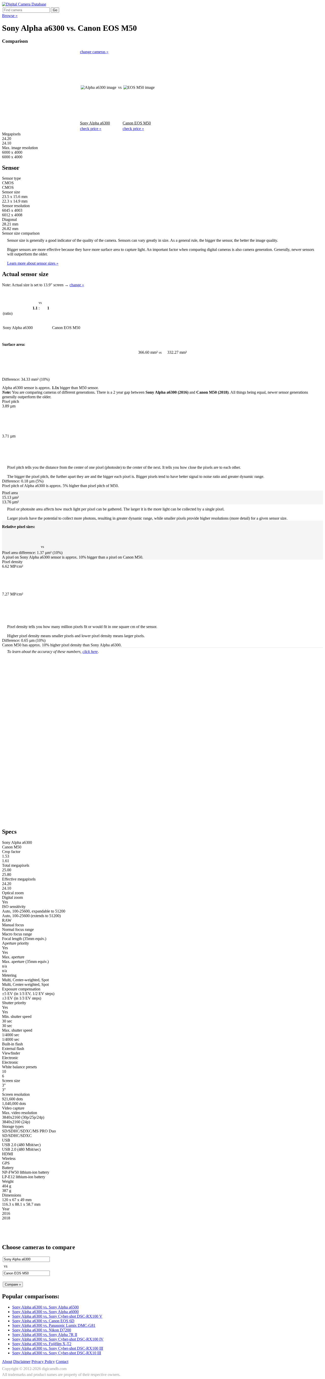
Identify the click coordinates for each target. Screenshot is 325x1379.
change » (77, 285)
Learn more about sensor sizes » (32, 263)
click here (90, 651)
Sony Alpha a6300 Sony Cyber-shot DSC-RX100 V (57, 1316)
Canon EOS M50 (137, 123)
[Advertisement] (41, 87)
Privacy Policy (43, 1361)
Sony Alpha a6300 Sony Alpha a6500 (45, 1307)
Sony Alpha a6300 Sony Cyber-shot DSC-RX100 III (57, 1348)
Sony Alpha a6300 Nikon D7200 (41, 1330)
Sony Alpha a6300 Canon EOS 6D (43, 1321)
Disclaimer (21, 1361)
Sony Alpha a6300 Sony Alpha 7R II (44, 1334)
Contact (62, 1361)
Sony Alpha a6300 (95, 123)
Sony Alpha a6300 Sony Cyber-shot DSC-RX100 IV (58, 1339)
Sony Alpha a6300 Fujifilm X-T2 (41, 1344)
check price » (90, 128)
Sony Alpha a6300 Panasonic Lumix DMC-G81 (53, 1325)
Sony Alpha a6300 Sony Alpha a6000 (45, 1312)
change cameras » (94, 52)
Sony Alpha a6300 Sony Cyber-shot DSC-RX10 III (56, 1353)
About (7, 1361)
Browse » (10, 15)
